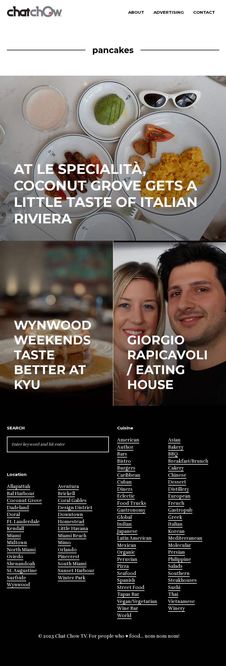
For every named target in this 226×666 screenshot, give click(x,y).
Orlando (67, 550)
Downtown (70, 514)
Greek (175, 517)
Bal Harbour (20, 494)
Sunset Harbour (76, 571)
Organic (126, 552)
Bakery (176, 447)
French (176, 503)
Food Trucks (131, 503)
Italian (175, 524)
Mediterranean (185, 538)
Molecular (179, 545)
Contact (204, 12)
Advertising (169, 12)
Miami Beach (72, 536)
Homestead (71, 522)
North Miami (21, 550)
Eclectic (126, 496)
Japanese (127, 531)
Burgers (126, 468)
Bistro (124, 461)
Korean (176, 531)
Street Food (130, 587)
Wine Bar (127, 608)
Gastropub (180, 510)
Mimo (64, 543)
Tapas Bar (128, 594)
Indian (124, 524)
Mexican (126, 545)
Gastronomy (131, 510)
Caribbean (128, 475)
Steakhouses (182, 580)
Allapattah (18, 486)
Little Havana (73, 528)
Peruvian (127, 559)
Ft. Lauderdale (23, 522)
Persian (176, 552)
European (179, 496)
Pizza (123, 566)
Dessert (177, 482)
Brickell (66, 494)
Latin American (134, 538)
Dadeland (18, 508)
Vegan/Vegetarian (137, 601)
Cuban (124, 482)
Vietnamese (181, 601)
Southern (179, 573)
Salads (175, 566)
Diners (125, 489)
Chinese (177, 475)
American (128, 440)
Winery (176, 608)
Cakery (176, 468)
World (124, 615)
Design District (75, 508)
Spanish (126, 580)
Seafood (126, 573)
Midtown (17, 543)
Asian (174, 440)
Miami (14, 536)
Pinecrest (68, 557)
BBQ (173, 454)
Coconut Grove (24, 500)
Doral (13, 514)
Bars (122, 454)
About (136, 12)
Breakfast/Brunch (188, 461)
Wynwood (18, 585)
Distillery (178, 489)
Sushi (174, 587)
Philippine (179, 559)
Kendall (15, 528)
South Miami (72, 564)
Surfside (16, 578)
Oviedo (15, 557)
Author (125, 447)
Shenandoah (21, 564)
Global (124, 517)
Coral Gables (72, 500)
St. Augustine (22, 571)
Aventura (68, 486)
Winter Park (71, 578)
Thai (173, 594)
